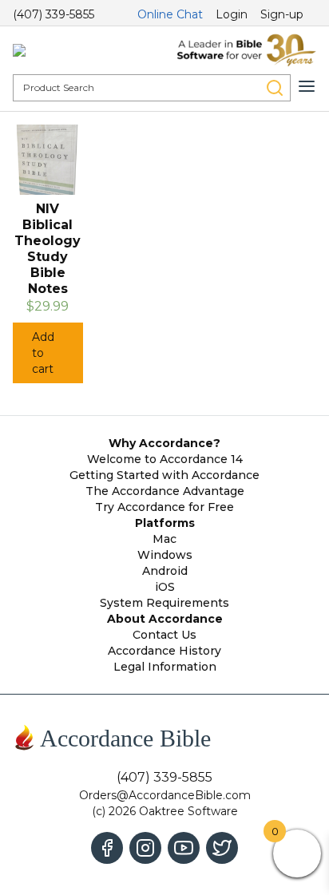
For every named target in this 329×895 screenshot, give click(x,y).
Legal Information (164, 666)
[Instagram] (145, 848)
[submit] (274, 87)
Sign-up (281, 14)
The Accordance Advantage (164, 491)
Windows (164, 555)
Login (232, 14)
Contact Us (164, 635)
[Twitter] (222, 848)
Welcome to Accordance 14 (165, 459)
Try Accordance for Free (164, 507)
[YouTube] (184, 848)
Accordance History (164, 651)
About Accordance (165, 619)
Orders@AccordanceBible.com (165, 795)
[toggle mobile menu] (306, 86)
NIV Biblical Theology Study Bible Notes (47, 248)
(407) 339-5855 (53, 14)
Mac (164, 539)
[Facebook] (107, 848)
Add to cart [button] (43, 353)
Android (165, 571)
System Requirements (164, 603)
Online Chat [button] (170, 14)
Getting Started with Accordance (164, 475)
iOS (165, 587)
